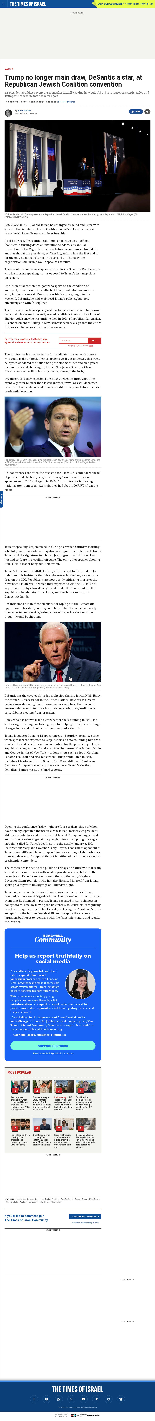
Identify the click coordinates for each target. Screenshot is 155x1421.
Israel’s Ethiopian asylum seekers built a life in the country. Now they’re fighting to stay (62, 1141)
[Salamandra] (93, 1415)
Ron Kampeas (24, 110)
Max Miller (44, 1202)
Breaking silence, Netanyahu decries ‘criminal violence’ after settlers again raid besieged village (85, 1141)
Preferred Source (66, 102)
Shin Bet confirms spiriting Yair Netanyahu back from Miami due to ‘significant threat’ (42, 1140)
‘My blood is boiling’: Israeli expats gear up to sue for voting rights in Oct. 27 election (84, 1103)
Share (137, 112)
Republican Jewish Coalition (47, 1199)
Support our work (53, 1046)
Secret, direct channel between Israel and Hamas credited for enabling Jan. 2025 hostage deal (20, 1103)
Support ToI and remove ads (139, 4)
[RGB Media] (75, 1415)
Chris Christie (12, 1202)
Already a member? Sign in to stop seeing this (53, 1053)
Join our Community (111, 3)
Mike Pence (94, 1199)
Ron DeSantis (67, 1199)
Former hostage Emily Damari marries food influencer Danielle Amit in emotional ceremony (42, 1103)
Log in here (94, 1222)
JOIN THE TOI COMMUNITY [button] (85, 1216)
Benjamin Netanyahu (29, 1202)
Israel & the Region (24, 1199)
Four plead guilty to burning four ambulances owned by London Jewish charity (20, 1140)
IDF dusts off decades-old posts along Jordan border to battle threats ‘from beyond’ (63, 1103)
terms (91, 346)
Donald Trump (81, 1199)
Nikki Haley (56, 1202)
